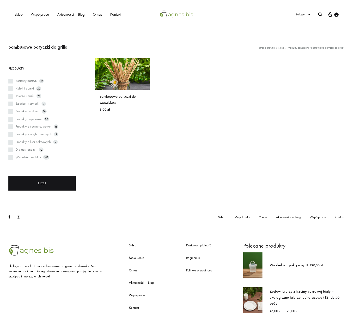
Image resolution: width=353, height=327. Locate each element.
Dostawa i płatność (198, 245)
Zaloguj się (303, 14)
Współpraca (40, 14)
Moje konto (242, 217)
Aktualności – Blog (71, 14)
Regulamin (193, 258)
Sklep (18, 14)
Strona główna (267, 47)
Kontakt (115, 14)
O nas (97, 14)
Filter (42, 183)
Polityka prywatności (199, 270)
